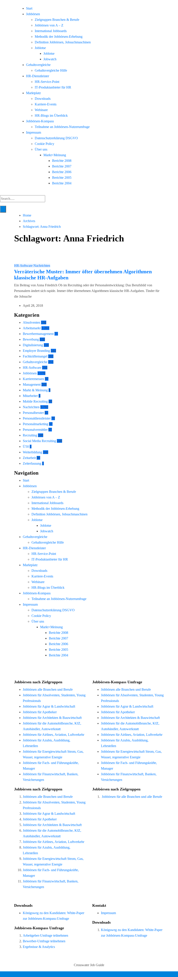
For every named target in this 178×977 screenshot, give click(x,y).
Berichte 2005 (61, 177)
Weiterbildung (32, 452)
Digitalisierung (33, 345)
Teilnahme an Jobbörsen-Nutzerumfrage (62, 127)
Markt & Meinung (35, 390)
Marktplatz (33, 93)
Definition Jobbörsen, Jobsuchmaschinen (63, 42)
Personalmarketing (35, 424)
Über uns (41, 149)
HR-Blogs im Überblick (51, 115)
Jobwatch (49, 59)
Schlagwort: (42, 226)
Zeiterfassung (32, 463)
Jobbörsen (33, 14)
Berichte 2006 (61, 172)
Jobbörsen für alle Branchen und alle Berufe (132, 796)
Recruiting (30, 435)
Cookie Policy (44, 144)
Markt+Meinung (54, 155)
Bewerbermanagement (38, 334)
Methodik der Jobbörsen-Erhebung (58, 36)
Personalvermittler (35, 429)
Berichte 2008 (61, 160)
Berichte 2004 (61, 183)
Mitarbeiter (30, 396)
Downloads (43, 98)
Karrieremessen (33, 379)
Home (27, 215)
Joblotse (40, 48)
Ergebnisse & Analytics (39, 947)
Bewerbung (31, 339)
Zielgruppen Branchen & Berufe (57, 19)
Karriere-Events (45, 104)
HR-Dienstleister (37, 76)
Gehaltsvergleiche (38, 65)
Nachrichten (41, 265)
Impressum (33, 132)
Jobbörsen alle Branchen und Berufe (48, 689)
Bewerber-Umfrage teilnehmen (44, 941)
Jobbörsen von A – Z (49, 25)
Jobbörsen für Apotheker (40, 712)
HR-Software (23, 265)
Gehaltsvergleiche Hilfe (51, 70)
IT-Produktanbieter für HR (53, 87)
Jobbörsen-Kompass (40, 121)
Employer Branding (36, 350)
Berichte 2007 (61, 166)
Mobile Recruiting (35, 401)
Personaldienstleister (37, 418)
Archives (29, 221)
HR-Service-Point (47, 82)
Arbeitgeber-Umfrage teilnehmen (45, 935)
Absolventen (31, 322)
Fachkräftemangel (35, 356)
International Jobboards (51, 31)
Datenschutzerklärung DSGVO (56, 138)
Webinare (41, 110)
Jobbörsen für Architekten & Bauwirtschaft (52, 718)
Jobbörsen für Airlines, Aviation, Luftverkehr (53, 734)
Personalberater (33, 413)
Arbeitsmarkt (32, 328)
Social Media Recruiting (39, 441)
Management (32, 384)
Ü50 (26, 446)
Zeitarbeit (29, 458)
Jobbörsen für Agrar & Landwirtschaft (49, 706)
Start (29, 8)
